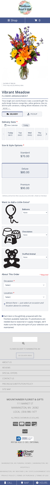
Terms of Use (42, 475)
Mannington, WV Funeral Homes (16, 463)
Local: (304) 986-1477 (25, 411)
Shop (14, 20)
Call (9, 482)
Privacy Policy (8, 475)
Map (26, 482)
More (5, 108)
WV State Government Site (38, 471)
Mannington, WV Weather (12, 471)
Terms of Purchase (25, 475)
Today (25, 125)
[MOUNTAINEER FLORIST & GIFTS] (25, 14)
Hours (42, 482)
